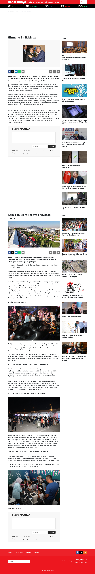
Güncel (31, 2)
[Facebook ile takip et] (77, 552)
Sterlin (80, 5)
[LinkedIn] (16, 71)
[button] (50, 71)
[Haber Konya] (17, 2)
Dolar (46, 5)
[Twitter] (12, 71)
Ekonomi (44, 2)
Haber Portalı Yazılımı (49, 570)
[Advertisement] (47, 24)
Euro (62, 5)
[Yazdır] (23, 71)
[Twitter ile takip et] (81, 552)
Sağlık (17, 11)
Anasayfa (12, 11)
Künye (16, 552)
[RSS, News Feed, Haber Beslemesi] (85, 552)
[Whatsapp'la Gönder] (19, 71)
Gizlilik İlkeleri (28, 552)
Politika (51, 2)
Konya (37, 2)
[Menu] (85, 2)
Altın (9, 5)
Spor (57, 2)
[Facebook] (9, 71)
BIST (27, 5)
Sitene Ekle (36, 552)
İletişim (21, 552)
